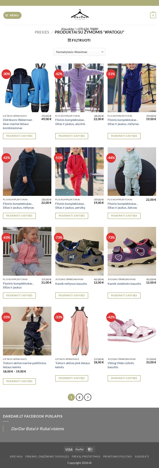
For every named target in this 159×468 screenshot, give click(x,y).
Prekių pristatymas (86, 456)
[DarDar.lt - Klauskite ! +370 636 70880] (79, 15)
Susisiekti (142, 456)
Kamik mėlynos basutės (71, 283)
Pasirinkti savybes (19, 135)
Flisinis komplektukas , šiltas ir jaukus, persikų (70, 205)
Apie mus (16, 456)
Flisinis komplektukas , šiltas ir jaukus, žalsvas (122, 205)
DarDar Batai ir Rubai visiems (37, 428)
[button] (12, 15)
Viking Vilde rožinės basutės (121, 365)
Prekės (42, 32)
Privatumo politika (117, 456)
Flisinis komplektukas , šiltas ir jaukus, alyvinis (70, 122)
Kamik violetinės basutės (124, 283)
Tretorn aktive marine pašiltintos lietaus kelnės (24, 365)
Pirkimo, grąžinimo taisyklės (47, 456)
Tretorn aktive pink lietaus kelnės (72, 365)
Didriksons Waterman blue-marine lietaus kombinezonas (17, 123)
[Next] (87, 397)
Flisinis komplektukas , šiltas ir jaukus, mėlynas (123, 122)
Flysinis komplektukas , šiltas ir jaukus (18, 285)
